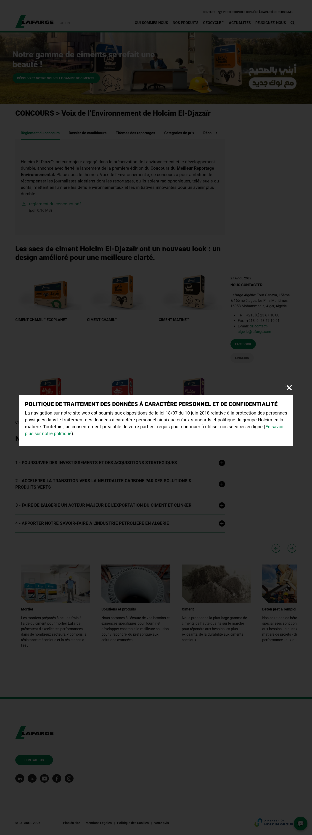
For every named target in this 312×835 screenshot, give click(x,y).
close (289, 387)
